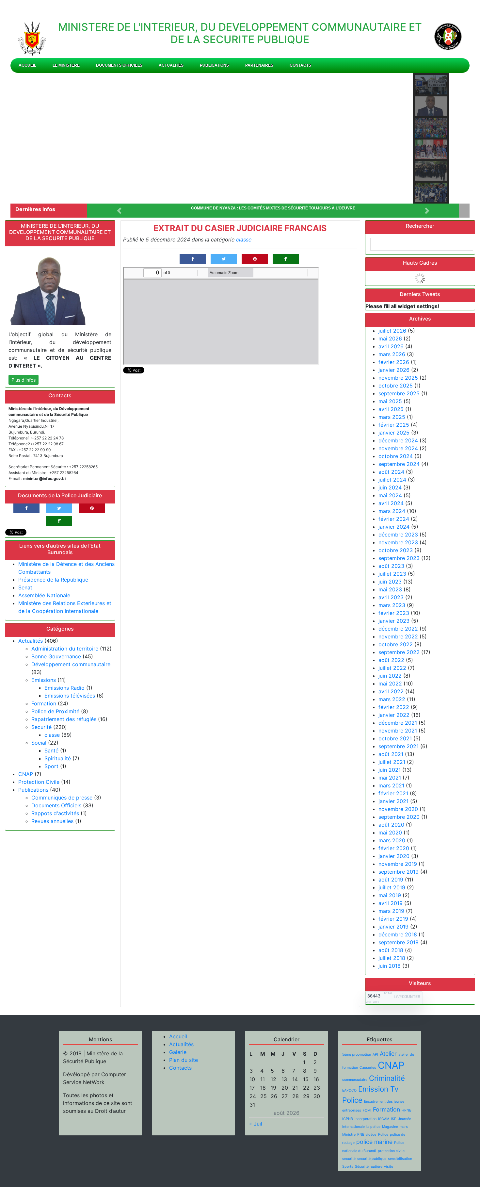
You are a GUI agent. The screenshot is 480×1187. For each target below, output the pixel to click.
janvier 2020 (393, 856)
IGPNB (347, 1119)
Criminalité (387, 1078)
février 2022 (393, 707)
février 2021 (393, 793)
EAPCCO (349, 1090)
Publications (214, 65)
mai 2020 (390, 832)
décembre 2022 (398, 628)
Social (38, 742)
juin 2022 (390, 675)
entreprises (351, 1110)
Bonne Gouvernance (56, 656)
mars (404, 1127)
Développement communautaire (70, 664)
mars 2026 (391, 354)
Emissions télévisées (69, 695)
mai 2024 (390, 495)
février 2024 (393, 519)
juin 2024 (390, 487)
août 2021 (390, 754)
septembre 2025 (399, 393)
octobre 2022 (395, 644)
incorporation (365, 1119)
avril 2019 (390, 903)
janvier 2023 (393, 621)
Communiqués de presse (61, 797)
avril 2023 (391, 597)
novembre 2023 (398, 542)
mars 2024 (391, 511)
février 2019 (393, 918)
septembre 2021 (398, 746)
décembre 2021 (397, 722)
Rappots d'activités (55, 813)
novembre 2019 (397, 864)
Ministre (349, 1134)
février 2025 (393, 424)
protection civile (391, 1151)
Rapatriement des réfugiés (63, 719)
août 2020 (391, 824)
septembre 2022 (399, 652)
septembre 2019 (398, 871)
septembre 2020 (399, 817)
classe (52, 735)
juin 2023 (390, 581)
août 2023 (391, 566)
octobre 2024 (395, 456)
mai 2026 (390, 338)
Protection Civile (38, 782)
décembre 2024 (398, 440)
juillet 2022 (392, 668)
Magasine (390, 1127)
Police (383, 1134)
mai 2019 (389, 895)
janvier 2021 (393, 801)
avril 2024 (391, 503)
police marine (374, 1141)
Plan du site (183, 1060)
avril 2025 (391, 409)
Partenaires (259, 65)
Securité (41, 727)
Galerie (177, 1052)
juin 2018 (389, 966)
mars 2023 (391, 605)
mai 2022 (390, 683)
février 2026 (393, 362)
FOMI (367, 1110)
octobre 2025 (395, 385)
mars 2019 (391, 911)
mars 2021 (391, 785)
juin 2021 (389, 770)
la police (373, 1127)
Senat (25, 587)
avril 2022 (391, 691)
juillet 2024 (392, 479)
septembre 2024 (399, 464)
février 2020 (393, 848)
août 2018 (390, 950)
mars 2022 (391, 699)
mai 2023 (390, 589)
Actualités (171, 65)
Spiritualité (57, 758)
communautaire (354, 1080)
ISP (393, 1119)
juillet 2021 (391, 762)
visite (388, 1166)
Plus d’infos (23, 380)
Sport (51, 766)
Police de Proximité (55, 711)
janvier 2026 (393, 370)
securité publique (371, 1159)
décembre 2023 (398, 534)
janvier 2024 (393, 526)
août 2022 (391, 660)
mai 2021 (389, 777)
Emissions (43, 680)
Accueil (27, 65)
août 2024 (391, 472)
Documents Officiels (119, 65)
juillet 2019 (391, 887)
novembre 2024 (398, 448)
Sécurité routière (368, 1166)
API (375, 1054)
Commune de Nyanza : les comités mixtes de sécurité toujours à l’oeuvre (273, 208)
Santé (51, 750)
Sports (347, 1166)
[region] (240, 138)
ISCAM (383, 1119)
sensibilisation (400, 1159)
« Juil (255, 1123)
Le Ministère (66, 65)
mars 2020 (391, 840)
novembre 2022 (398, 636)
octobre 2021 (395, 738)
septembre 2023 (399, 558)
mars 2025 (391, 417)
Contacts (300, 65)
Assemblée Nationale (44, 595)
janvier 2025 (393, 432)
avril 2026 (391, 346)
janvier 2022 (393, 715)
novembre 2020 (398, 809)
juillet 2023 (392, 573)
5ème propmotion (356, 1054)
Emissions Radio (64, 687)
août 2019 (390, 879)
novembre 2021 (397, 730)
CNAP (25, 774)
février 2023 (393, 613)
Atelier (388, 1053)
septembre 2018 (398, 942)
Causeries (368, 1067)
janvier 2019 (393, 926)
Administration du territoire (64, 648)
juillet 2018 (391, 958)
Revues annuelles (52, 821)
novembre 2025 (398, 377)
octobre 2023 (395, 550)
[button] (25, 138)
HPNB (406, 1110)
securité (349, 1159)
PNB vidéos (366, 1134)
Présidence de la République (53, 579)
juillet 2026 (392, 330)
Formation (43, 703)
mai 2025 (390, 401)
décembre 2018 (397, 934)
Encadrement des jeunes (384, 1101)
